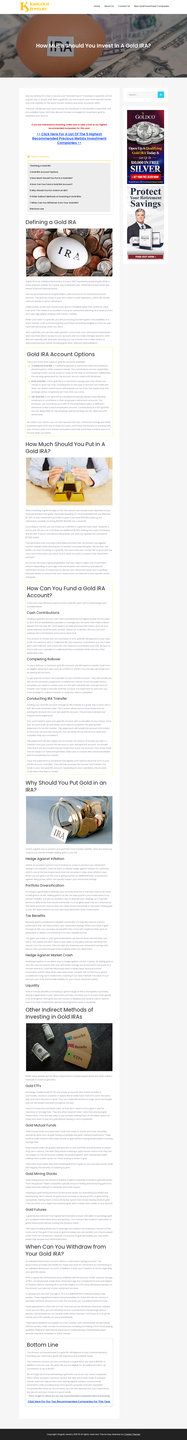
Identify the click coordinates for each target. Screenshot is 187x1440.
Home (97, 6)
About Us (109, 6)
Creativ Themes (132, 1434)
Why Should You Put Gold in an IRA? (49, 190)
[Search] (161, 95)
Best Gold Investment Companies (151, 6)
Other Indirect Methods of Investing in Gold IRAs (56, 196)
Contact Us (124, 6)
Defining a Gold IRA (41, 165)
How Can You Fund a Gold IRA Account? (52, 184)
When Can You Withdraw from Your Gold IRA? (55, 202)
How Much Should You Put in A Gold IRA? (52, 178)
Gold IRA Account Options (44, 172)
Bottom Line (37, 209)
